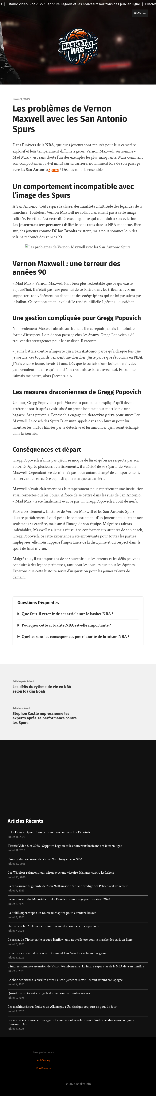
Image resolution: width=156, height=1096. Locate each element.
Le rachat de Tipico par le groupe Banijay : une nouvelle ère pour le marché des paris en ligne (70, 940)
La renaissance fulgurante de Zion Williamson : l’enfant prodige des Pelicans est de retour (68, 886)
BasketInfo (83, 1084)
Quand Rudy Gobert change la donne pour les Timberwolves (49, 993)
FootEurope (43, 1068)
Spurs (54, 169)
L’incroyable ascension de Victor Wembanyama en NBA (45, 859)
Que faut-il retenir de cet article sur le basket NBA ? (67, 614)
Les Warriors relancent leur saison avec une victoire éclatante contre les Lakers (61, 873)
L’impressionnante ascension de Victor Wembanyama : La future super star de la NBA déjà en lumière (76, 966)
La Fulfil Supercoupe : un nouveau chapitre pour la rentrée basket (52, 913)
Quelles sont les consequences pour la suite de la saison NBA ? (75, 636)
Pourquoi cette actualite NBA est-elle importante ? (66, 625)
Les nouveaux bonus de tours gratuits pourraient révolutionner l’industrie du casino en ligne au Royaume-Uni (72, 1022)
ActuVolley (43, 1060)
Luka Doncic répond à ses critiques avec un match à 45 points (49, 832)
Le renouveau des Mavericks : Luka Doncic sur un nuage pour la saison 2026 (59, 899)
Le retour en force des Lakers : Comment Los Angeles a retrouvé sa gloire (57, 953)
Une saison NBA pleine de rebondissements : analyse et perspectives (53, 926)
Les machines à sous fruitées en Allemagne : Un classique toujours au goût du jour (62, 1007)
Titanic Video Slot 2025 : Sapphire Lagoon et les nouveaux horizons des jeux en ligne (65, 846)
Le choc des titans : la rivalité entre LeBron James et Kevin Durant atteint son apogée (65, 980)
